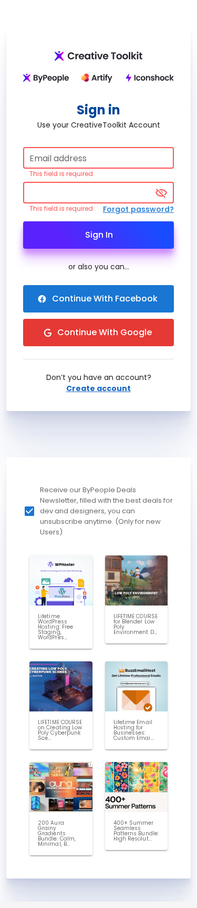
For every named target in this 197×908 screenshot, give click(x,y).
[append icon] (161, 193)
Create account (98, 388)
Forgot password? (138, 209)
